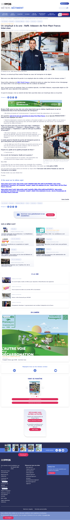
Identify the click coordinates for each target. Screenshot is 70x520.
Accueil (3, 18)
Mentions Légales (28, 509)
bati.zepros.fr (29, 467)
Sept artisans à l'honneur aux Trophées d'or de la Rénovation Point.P (15, 265)
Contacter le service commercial (4, 485)
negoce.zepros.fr (30, 469)
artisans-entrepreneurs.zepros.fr (32, 479)
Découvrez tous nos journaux (35, 402)
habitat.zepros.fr (30, 474)
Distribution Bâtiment (20, 21)
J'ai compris (8, 518)
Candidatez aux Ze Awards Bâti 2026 (15, 467)
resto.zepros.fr (30, 473)
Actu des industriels (5, 14)
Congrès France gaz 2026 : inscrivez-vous (14, 360)
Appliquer (67, 8)
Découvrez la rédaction (4, 475)
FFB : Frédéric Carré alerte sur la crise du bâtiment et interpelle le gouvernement (16, 255)
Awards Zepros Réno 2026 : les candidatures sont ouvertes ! (50, 234)
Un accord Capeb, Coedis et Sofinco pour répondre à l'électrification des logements (33, 281)
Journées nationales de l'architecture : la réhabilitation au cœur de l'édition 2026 (17, 234)
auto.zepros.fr (29, 471)
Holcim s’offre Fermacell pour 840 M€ (21, 297)
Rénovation (11, 21)
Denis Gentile (34, 30)
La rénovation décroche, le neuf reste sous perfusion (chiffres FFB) (51, 244)
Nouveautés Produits (42, 14)
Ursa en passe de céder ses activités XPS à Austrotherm (26, 289)
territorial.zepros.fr (31, 476)
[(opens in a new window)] (16, 97)
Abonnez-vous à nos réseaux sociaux (5, 494)
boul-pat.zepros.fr (31, 482)
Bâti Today (35, 429)
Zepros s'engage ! (6, 491)
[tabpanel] (35, 388)
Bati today (4, 498)
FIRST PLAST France (23, 82)
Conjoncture (49, 239)
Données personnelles (41, 509)
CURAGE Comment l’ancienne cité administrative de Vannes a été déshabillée (50, 255)
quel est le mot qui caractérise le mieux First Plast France (27, 116)
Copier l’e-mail (4, 481)
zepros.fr (28, 483)
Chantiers (20, 14)
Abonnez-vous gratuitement (35, 399)
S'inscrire (50, 215)
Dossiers (27, 14)
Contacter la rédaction (4, 479)
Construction (33, 21)
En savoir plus (46, 515)
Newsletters (64, 3)
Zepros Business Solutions (35, 420)
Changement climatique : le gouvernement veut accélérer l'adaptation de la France (32, 305)
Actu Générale (12, 14)
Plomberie (40, 21)
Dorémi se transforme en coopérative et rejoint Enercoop (15, 244)
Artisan (27, 21)
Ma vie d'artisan (34, 14)
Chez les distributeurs (51, 14)
